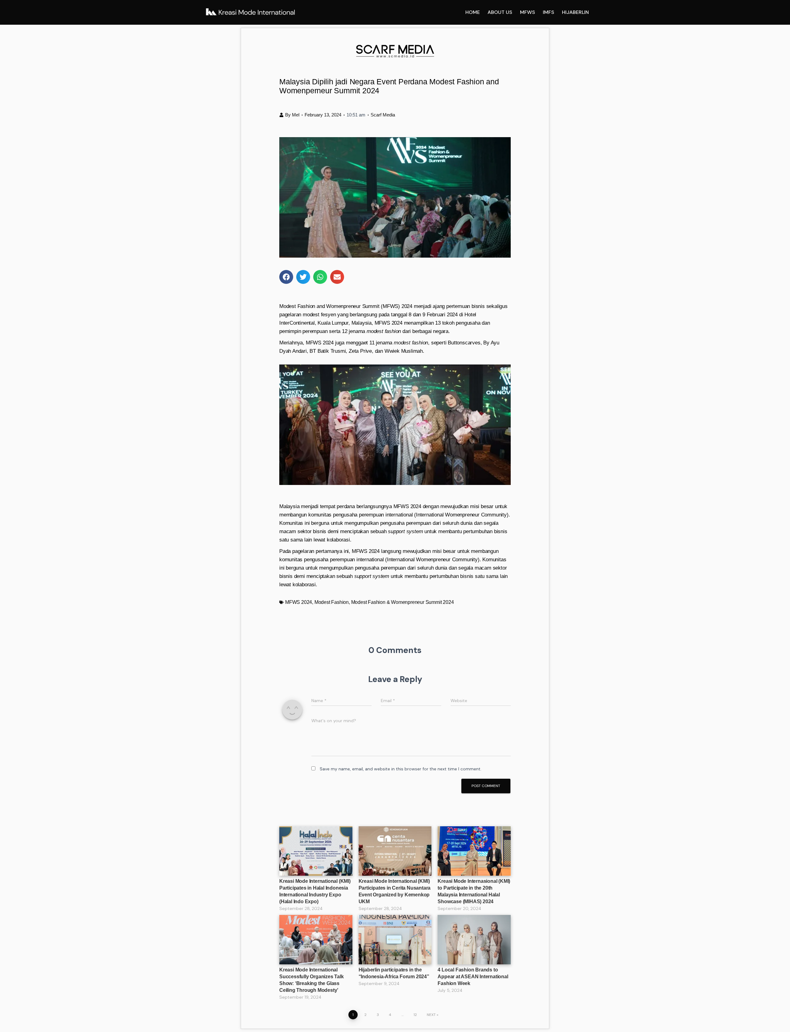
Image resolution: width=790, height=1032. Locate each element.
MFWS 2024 (298, 602)
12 (415, 1014)
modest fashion (411, 343)
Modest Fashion (331, 602)
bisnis (466, 576)
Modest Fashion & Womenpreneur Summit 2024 (402, 602)
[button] (286, 277)
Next (431, 1014)
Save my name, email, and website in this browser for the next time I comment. (400, 769)
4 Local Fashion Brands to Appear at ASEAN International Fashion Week (473, 976)
